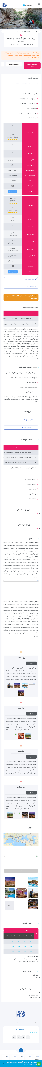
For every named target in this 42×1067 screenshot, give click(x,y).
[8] (21, 693)
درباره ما (34, 1022)
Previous (35, 864)
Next (7, 864)
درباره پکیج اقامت (14, 64)
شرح (31, 663)
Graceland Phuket (12, 137)
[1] (10, 893)
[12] (25, 685)
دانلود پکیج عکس (28, 420)
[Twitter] (23, 1037)
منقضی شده (12, 191)
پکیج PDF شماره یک (27, 427)
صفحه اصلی (36, 32)
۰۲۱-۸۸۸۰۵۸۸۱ (21, 1030)
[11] (32, 685)
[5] (28, 736)
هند (37, 514)
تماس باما (17, 1022)
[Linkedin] (14, 1037)
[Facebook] (28, 1037)
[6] (14, 736)
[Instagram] (19, 1037)
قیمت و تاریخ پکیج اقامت (32, 65)
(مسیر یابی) (33, 1032)
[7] (25, 815)
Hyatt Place (12, 201)
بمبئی (36, 529)
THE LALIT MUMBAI (12, 210)
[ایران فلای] (4, 5)
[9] (10, 685)
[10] (17, 685)
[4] (21, 736)
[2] (21, 893)
